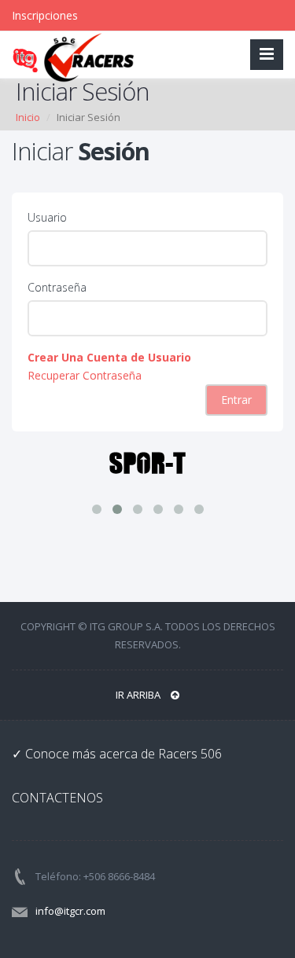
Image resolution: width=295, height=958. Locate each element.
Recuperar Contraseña (85, 375)
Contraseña (57, 287)
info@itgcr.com (70, 911)
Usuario (47, 217)
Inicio (28, 117)
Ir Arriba (139, 695)
